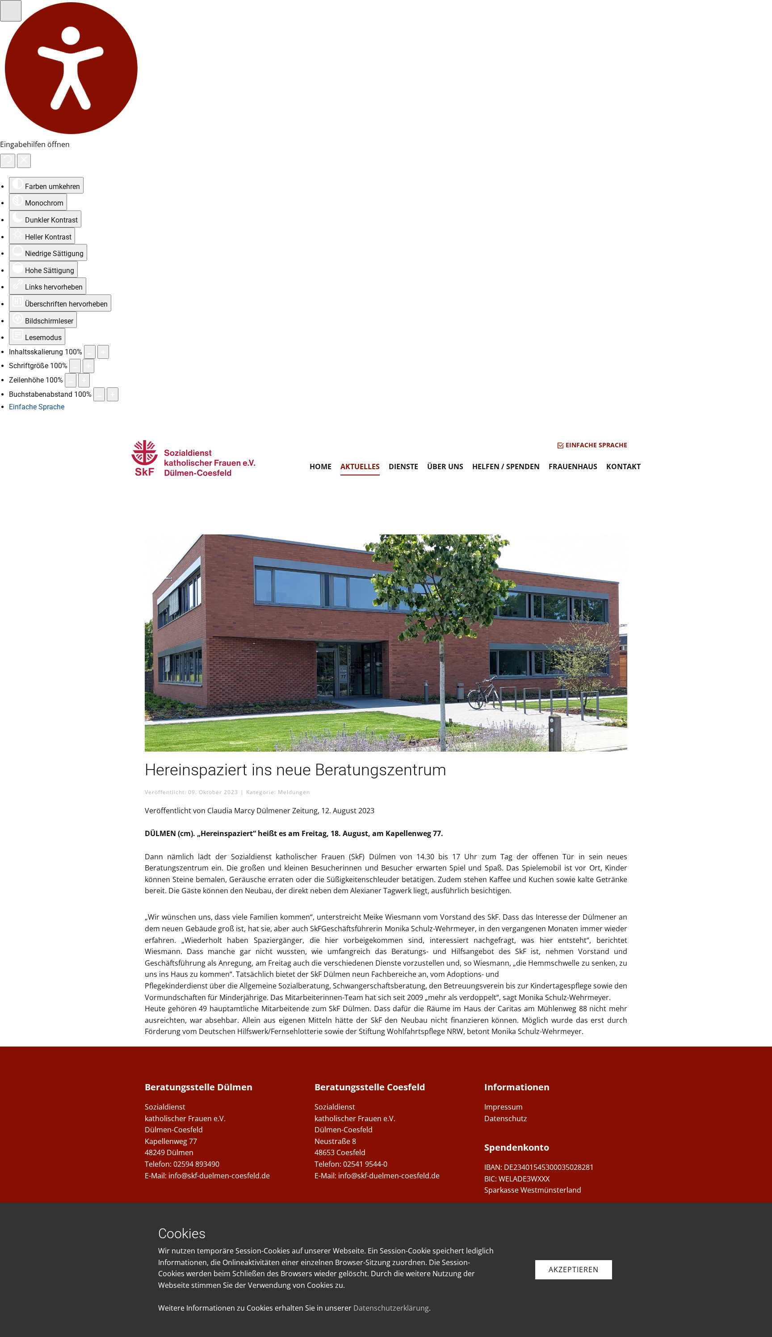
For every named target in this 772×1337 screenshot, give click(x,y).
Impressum (503, 1107)
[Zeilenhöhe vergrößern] (84, 380)
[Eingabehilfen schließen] (24, 161)
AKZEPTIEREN (574, 1269)
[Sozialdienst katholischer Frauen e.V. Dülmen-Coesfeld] (193, 458)
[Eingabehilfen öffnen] (10, 10)
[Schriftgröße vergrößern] (88, 366)
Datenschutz (505, 1118)
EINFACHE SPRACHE (595, 445)
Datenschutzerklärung (391, 1308)
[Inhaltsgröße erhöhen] (103, 352)
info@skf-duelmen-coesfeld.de (219, 1176)
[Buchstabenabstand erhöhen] (112, 394)
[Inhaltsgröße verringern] (90, 352)
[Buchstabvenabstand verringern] (99, 394)
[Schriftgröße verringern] (75, 366)
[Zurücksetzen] (7, 161)
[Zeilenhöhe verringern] (70, 380)
